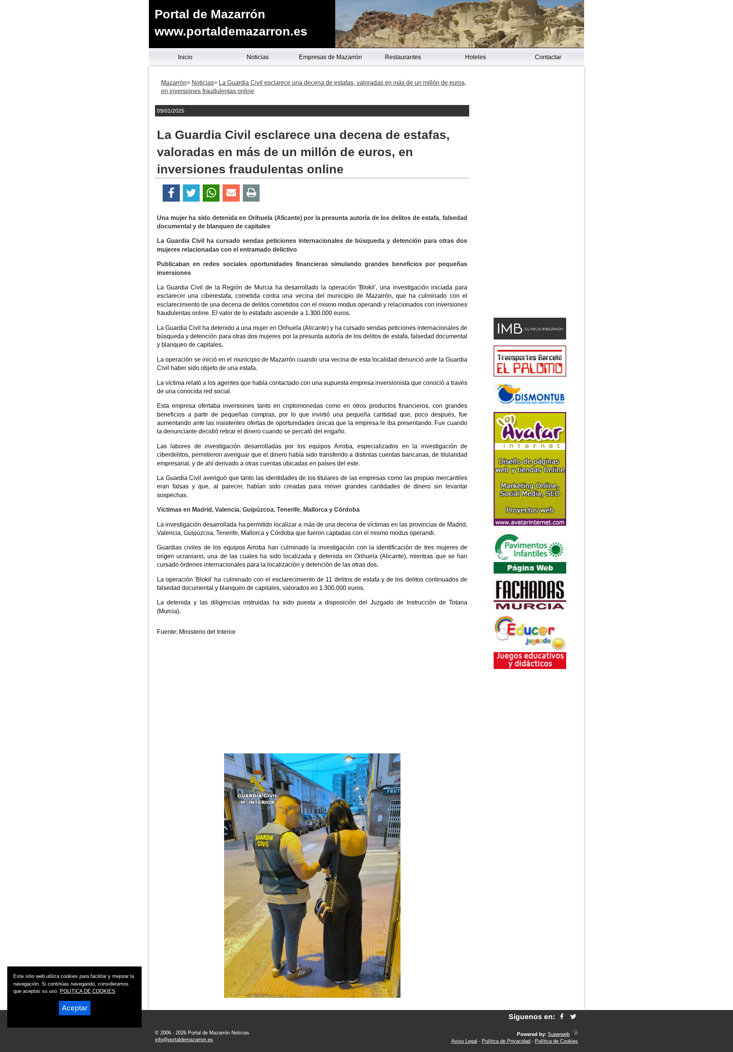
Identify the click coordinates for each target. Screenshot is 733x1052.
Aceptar (74, 1008)
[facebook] (562, 1017)
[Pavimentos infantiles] (530, 571)
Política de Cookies (556, 1041)
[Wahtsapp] (211, 193)
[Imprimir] (251, 193)
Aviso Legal (464, 1041)
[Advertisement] (312, 696)
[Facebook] (171, 193)
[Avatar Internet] (530, 523)
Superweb (559, 1034)
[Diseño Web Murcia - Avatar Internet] (575, 1034)
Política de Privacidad (506, 1041)
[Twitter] (191, 193)
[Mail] (231, 193)
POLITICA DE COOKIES (87, 991)
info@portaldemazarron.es (184, 1039)
